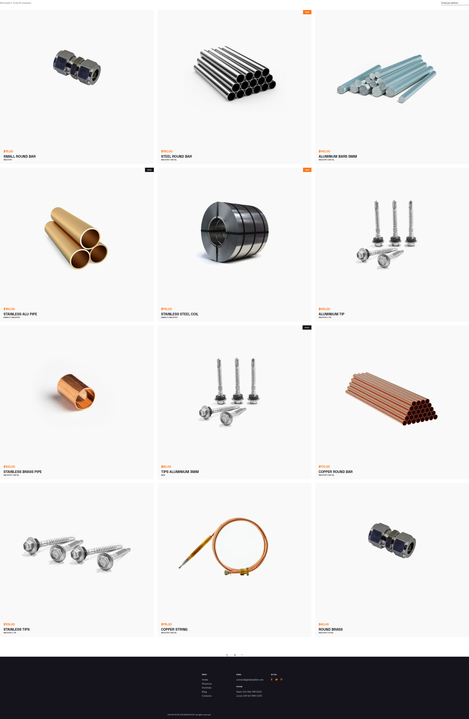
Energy (7, 317)
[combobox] (455, 3)
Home (205, 679)
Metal (174, 160)
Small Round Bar (20, 156)
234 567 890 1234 (252, 695)
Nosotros (207, 683)
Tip (330, 317)
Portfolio (206, 687)
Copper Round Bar (336, 471)
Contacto (207, 695)
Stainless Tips (17, 629)
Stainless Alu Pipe (20, 314)
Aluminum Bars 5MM (338, 156)
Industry (8, 160)
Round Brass (331, 629)
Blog (204, 691)
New (163, 475)
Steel (331, 633)
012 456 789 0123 (252, 691)
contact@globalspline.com (249, 679)
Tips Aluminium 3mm (180, 471)
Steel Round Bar (176, 156)
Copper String (174, 629)
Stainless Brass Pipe (23, 471)
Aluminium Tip (331, 314)
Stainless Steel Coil (179, 314)
